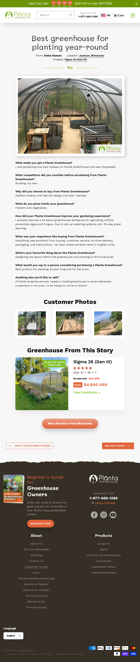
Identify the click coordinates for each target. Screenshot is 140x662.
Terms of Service (36, 595)
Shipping (36, 555)
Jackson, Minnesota (91, 55)
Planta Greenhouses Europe (36, 578)
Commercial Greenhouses (104, 555)
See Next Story (115, 445)
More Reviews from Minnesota (70, 423)
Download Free (40, 523)
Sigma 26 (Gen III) (76, 59)
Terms (23, 654)
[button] (133, 15)
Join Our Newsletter (36, 549)
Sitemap (46, 654)
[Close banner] (136, 3)
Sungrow (103, 543)
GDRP (34, 654)
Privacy (11, 654)
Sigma (104, 549)
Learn (36, 572)
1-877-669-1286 (88, 16)
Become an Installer (36, 590)
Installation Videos (104, 566)
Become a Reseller (36, 584)
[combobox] (55, 15)
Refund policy (36, 601)
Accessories (103, 561)
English (11, 635)
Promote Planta (36, 607)
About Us (36, 543)
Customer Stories (36, 566)
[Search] (70, 15)
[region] (70, 3)
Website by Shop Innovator (70, 654)
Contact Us (36, 561)
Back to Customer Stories (32, 445)
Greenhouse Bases (104, 572)
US (108, 15)
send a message (105, 502)
